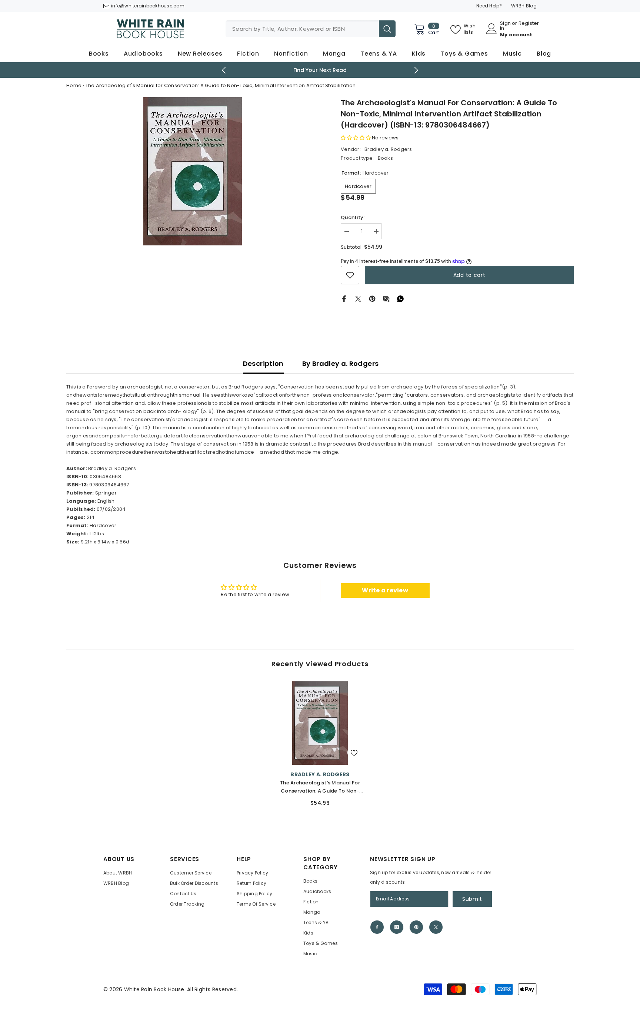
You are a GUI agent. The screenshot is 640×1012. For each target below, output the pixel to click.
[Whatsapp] (400, 298)
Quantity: (352, 217)
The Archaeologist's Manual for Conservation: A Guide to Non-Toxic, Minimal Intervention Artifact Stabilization (320, 787)
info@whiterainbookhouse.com (147, 6)
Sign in (505, 25)
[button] (356, 137)
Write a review (385, 590)
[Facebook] (344, 298)
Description (263, 363)
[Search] (311, 28)
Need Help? (489, 6)
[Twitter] (358, 298)
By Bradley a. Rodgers (340, 363)
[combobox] (302, 28)
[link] (350, 275)
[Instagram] (397, 927)
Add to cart (469, 275)
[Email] (386, 298)
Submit (472, 899)
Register (529, 24)
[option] (192, 171)
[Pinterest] (372, 298)
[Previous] (223, 70)
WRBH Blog (524, 6)
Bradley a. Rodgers (388, 149)
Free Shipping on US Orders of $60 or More (370, 70)
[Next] (416, 70)
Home (73, 85)
